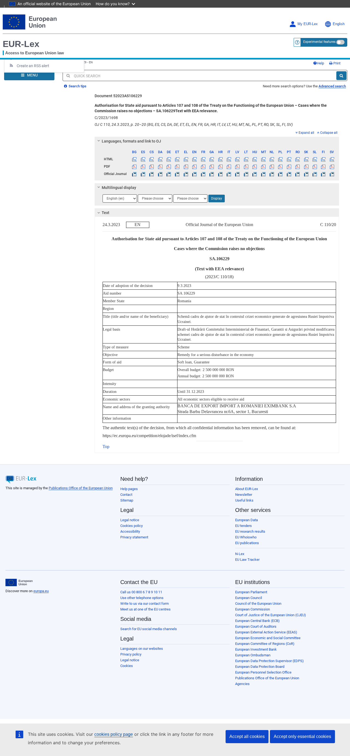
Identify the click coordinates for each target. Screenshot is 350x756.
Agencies (242, 684)
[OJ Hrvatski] (220, 173)
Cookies (126, 666)
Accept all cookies (247, 736)
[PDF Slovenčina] (306, 166)
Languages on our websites (141, 649)
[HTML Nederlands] (272, 159)
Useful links (244, 500)
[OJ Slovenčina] (306, 173)
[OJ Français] (203, 173)
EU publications (247, 543)
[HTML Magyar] (254, 159)
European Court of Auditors (255, 626)
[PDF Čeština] (151, 166)
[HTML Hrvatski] (220, 159)
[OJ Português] (289, 173)
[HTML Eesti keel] (177, 159)
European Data (246, 520)
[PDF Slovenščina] (315, 166)
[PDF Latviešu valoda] (237, 166)
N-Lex (239, 554)
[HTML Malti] (263, 159)
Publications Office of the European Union (81, 488)
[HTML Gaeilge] (212, 159)
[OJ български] (134, 173)
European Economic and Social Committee (268, 638)
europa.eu (41, 591)
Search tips (77, 86)
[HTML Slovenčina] (306, 159)
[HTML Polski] (280, 159)
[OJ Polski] (280, 173)
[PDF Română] (297, 166)
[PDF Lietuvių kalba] (246, 166)
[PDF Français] (203, 166)
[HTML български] (134, 159)
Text (105, 213)
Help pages (129, 489)
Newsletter (243, 495)
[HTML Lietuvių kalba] (246, 159)
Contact (126, 495)
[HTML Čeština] (151, 159)
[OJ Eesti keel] (177, 173)
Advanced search (332, 86)
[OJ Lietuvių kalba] (246, 173)
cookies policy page (113, 734)
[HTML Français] (203, 159)
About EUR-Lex (246, 489)
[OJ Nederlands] (272, 173)
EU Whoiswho (245, 537)
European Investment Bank (256, 649)
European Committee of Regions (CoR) (264, 644)
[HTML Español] (143, 159)
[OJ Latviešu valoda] (237, 173)
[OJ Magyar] (254, 173)
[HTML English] (194, 159)
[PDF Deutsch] (169, 166)
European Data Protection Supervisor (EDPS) (269, 661)
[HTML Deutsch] (169, 159)
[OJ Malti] (263, 173)
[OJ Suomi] (323, 173)
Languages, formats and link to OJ (131, 141)
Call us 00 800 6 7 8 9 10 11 (141, 592)
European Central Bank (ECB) (257, 621)
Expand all (306, 133)
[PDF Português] (289, 166)
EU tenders (243, 526)
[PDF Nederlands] (272, 166)
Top (106, 446)
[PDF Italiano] (229, 166)
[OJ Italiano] (229, 173)
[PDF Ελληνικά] (186, 166)
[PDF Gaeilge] (212, 166)
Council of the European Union (258, 603)
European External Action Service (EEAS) (266, 632)
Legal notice (129, 520)
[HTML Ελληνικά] (186, 159)
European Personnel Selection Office (263, 672)
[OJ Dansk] (160, 173)
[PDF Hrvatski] (220, 166)
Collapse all (328, 133)
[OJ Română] (297, 173)
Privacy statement (134, 537)
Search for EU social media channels (148, 629)
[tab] (217, 141)
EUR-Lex (21, 44)
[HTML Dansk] (160, 159)
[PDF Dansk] (160, 166)
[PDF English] (194, 166)
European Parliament (251, 592)
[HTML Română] (297, 159)
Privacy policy (130, 654)
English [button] (339, 24)
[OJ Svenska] (332, 173)
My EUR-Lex (308, 24)
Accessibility (130, 531)
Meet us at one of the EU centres (145, 609)
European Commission (252, 609)
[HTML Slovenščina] (315, 159)
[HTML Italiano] (229, 159)
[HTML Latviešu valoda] (237, 159)
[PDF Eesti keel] (177, 166)
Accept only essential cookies (302, 736)
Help (320, 63)
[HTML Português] (289, 159)
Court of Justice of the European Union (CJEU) (270, 615)
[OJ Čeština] (151, 173)
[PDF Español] (143, 166)
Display (216, 198)
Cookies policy (131, 526)
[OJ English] (194, 173)
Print (336, 63)
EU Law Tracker (247, 560)
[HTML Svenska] (332, 159)
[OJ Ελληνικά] (186, 173)
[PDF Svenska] (332, 166)
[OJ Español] (143, 173)
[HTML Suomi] (323, 159)
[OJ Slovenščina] (315, 173)
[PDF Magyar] (254, 166)
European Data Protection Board (259, 667)
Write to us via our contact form (144, 603)
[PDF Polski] (280, 166)
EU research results (250, 531)
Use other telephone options (142, 598)
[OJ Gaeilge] (212, 173)
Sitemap (126, 500)
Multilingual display (119, 187)
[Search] (341, 75)
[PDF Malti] (263, 166)
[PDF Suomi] (323, 166)
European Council (248, 598)
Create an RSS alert (33, 66)
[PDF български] (134, 166)
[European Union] (19, 582)
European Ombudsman (252, 655)
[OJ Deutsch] (169, 173)
